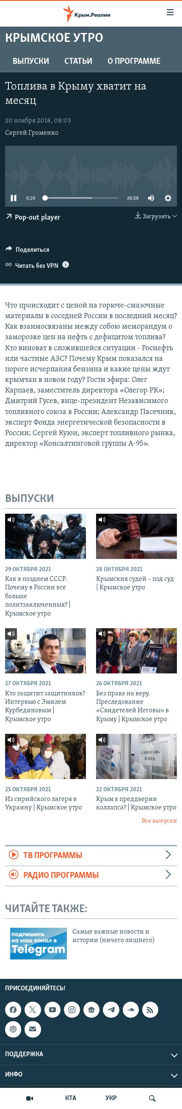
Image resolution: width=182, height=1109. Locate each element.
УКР (111, 1098)
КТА (70, 1098)
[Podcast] (13, 1029)
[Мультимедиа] (29, 1098)
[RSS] (150, 1010)
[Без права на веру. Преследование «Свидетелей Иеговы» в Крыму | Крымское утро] (136, 650)
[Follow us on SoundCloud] (131, 1010)
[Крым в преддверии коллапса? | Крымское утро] (136, 756)
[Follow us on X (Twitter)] (33, 1010)
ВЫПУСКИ (31, 61)
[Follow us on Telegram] (111, 1010)
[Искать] (152, 1098)
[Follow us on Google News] (91, 1010)
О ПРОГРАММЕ (134, 61)
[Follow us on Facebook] (13, 1010)
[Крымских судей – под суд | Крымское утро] (136, 536)
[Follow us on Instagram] (72, 1010)
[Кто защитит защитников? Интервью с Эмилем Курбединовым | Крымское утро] (45, 650)
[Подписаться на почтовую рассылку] (33, 1029)
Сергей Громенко (31, 133)
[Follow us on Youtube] (52, 1010)
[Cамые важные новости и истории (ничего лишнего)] (38, 943)
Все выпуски (159, 821)
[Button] (28, 252)
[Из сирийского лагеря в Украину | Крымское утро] (45, 756)
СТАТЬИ (78, 61)
